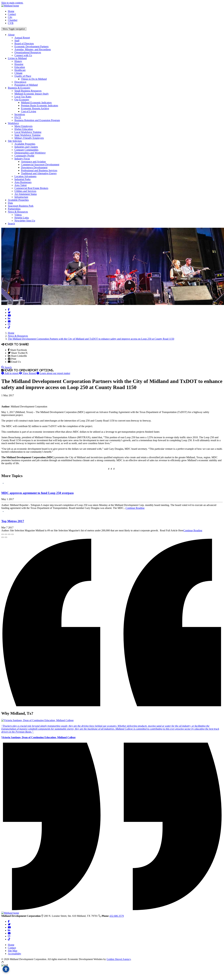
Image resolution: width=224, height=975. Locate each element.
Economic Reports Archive (35, 108)
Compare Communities (26, 149)
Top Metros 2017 (12, 521)
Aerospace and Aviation (33, 161)
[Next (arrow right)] (6, 537)
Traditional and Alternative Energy (39, 173)
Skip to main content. (12, 2)
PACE (17, 117)
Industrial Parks (22, 179)
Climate (18, 73)
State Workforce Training (27, 135)
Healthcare (20, 70)
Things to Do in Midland (34, 79)
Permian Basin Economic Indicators (39, 105)
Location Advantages (25, 176)
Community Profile (24, 155)
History (18, 61)
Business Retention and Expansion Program (37, 120)
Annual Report (22, 37)
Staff (16, 40)
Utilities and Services (25, 191)
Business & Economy (19, 87)
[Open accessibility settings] (6, 969)
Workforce (13, 123)
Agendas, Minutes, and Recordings (32, 49)
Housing (18, 64)
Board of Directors (24, 43)
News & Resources (18, 211)
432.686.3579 (116, 916)
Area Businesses (22, 182)
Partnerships (14, 208)
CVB (10, 23)
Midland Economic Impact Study (31, 93)
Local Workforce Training (27, 132)
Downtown (20, 81)
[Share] (6, 534)
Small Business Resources (27, 90)
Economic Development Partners (31, 46)
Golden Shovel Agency (119, 959)
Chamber (12, 20)
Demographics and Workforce (30, 152)
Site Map (12, 950)
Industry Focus (22, 158)
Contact (12, 14)
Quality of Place (22, 76)
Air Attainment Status (25, 194)
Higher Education (23, 129)
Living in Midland (17, 58)
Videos (18, 214)
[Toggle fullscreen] (9, 534)
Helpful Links (21, 217)
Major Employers (23, 126)
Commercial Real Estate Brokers (31, 188)
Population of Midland (26, 84)
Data (10, 202)
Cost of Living (28, 111)
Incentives (19, 114)
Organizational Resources (27, 52)
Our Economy (21, 99)
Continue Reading (135, 508)
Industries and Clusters (26, 146)
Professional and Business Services (39, 170)
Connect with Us (23, 55)
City (10, 17)
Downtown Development (34, 167)
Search (11, 223)
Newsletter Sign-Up (24, 220)
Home (11, 11)
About (11, 34)
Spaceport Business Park (20, 205)
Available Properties (24, 143)
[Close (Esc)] (2, 534)
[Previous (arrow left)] (2, 537)
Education (19, 67)
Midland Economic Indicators (36, 102)
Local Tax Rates (22, 96)
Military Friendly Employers (29, 138)
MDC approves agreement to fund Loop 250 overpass (37, 493)
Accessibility (14, 953)
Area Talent (20, 185)
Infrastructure (21, 197)
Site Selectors (15, 141)
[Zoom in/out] (12, 534)
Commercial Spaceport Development (40, 164)
